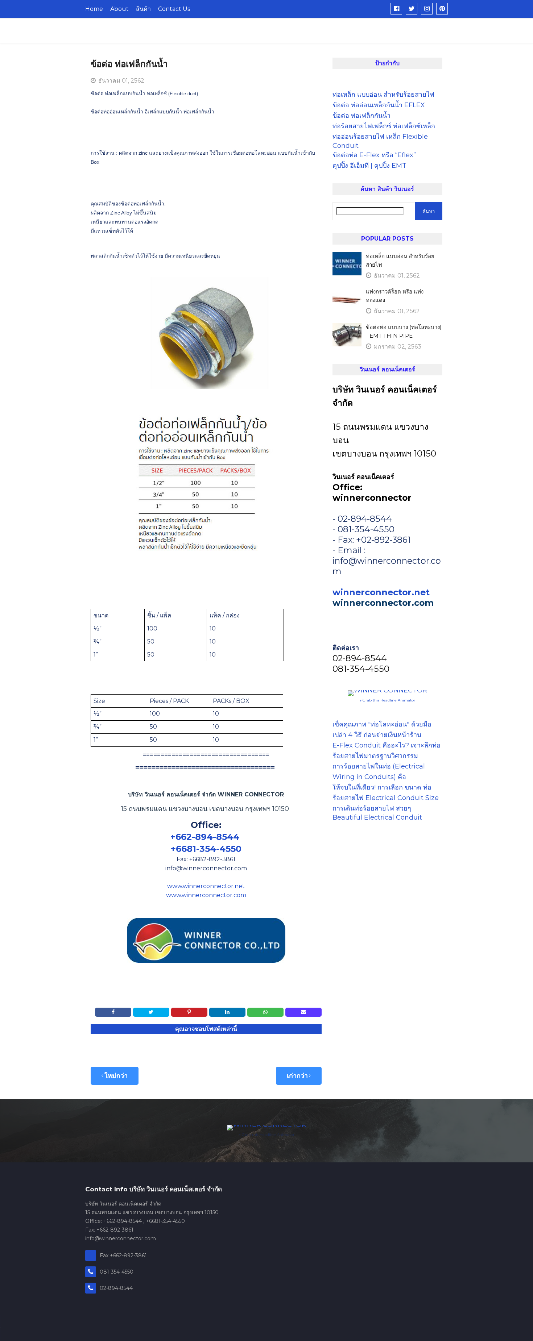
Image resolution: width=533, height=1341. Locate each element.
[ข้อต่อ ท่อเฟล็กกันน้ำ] (396, 8)
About (119, 8)
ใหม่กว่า (116, 1076)
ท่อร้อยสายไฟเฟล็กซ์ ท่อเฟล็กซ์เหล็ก (383, 126)
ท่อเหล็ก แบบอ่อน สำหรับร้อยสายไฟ (383, 95)
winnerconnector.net (381, 592)
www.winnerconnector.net (206, 886)
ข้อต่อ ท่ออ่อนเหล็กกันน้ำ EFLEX (378, 105)
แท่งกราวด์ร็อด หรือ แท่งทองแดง (394, 296)
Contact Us (174, 8)
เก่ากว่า (297, 1076)
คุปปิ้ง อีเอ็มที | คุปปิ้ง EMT (369, 166)
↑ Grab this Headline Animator (387, 700)
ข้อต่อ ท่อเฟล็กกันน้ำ (361, 116)
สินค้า (143, 8)
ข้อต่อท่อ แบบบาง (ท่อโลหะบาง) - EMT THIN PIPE (404, 331)
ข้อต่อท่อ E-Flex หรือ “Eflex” (374, 155)
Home (94, 8)
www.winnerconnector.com (206, 895)
